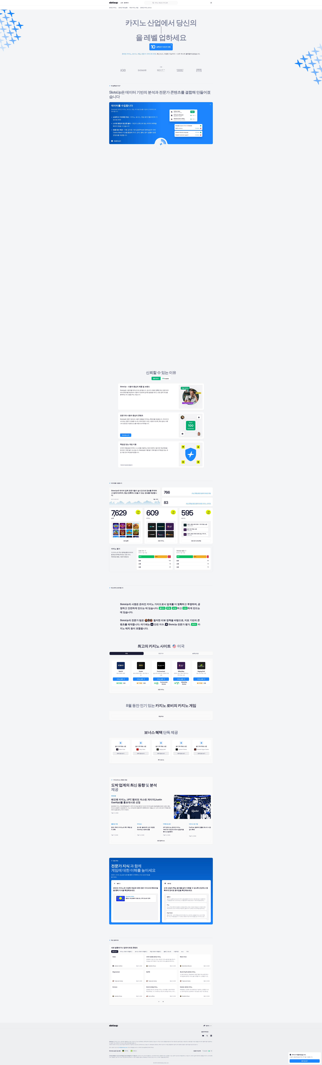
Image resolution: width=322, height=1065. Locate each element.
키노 (168, 905)
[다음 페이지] (163, 1001)
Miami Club (183, 956)
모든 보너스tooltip (196, 540)
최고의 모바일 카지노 (152, 987)
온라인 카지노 (126, 54)
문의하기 (126, 2)
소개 (122, 2)
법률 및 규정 (114, 824)
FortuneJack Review (161, 683)
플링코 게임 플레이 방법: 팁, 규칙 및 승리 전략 (138, 898)
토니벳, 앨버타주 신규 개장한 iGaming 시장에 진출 (146, 828)
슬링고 (168, 896)
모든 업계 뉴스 (161, 840)
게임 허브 (161, 716)
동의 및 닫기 (304, 1061)
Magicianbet (116, 972)
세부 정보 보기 (120, 753)
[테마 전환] (211, 2)
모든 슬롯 (125, 540)
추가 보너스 (161, 760)
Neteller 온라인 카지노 (186, 987)
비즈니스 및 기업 (193, 824)
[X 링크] (207, 1035)
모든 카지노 (161, 540)
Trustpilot (207, 1051)
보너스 (134, 54)
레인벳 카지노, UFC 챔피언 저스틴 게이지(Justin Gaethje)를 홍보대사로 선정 (136, 801)
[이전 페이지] (159, 1001)
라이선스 (139, 824)
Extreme (115, 987)
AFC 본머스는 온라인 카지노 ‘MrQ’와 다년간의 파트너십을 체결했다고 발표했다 (173, 829)
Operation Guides (130, 896)
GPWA (126, 1051)
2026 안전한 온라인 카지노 (153, 956)
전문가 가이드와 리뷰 (148, 54)
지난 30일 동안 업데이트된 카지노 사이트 (198, 503)
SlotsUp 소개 (125, 435)
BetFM (148, 972)
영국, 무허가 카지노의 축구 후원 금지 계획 (121, 828)
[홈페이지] (113, 3)
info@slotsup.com (123, 1047)
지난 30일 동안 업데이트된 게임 (201, 493)
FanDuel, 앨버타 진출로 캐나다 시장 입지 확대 (200, 828)
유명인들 (113, 796)
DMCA (135, 1051)
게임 (139, 54)
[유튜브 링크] (203, 1035)
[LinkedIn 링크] (211, 1035)
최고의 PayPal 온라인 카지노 (187, 972)
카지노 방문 (120, 679)
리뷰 (121, 683)
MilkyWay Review (181, 683)
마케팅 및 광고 (167, 824)
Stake (114, 956)
